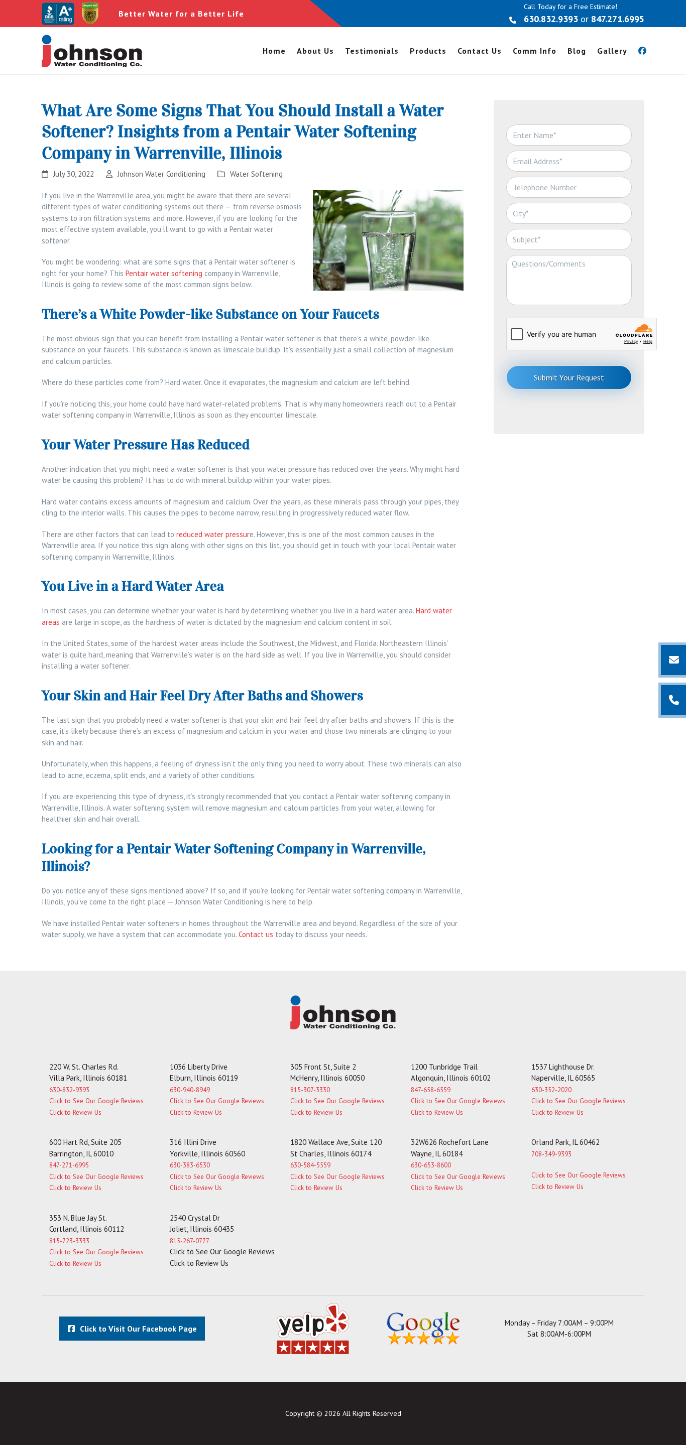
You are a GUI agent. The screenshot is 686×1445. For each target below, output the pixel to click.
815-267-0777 (189, 1241)
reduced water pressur (213, 534)
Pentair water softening (164, 273)
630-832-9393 (69, 1090)
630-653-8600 (431, 1165)
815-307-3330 (310, 1090)
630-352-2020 (551, 1090)
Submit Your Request (569, 377)
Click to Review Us (75, 1112)
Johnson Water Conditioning (161, 174)
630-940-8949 (190, 1090)
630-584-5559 (310, 1165)
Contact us (256, 934)
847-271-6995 (69, 1165)
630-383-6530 (190, 1165)
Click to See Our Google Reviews (96, 1101)
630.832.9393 (551, 19)
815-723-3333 (69, 1241)
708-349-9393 (551, 1154)
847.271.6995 (617, 19)
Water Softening (256, 174)
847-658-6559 (430, 1090)
